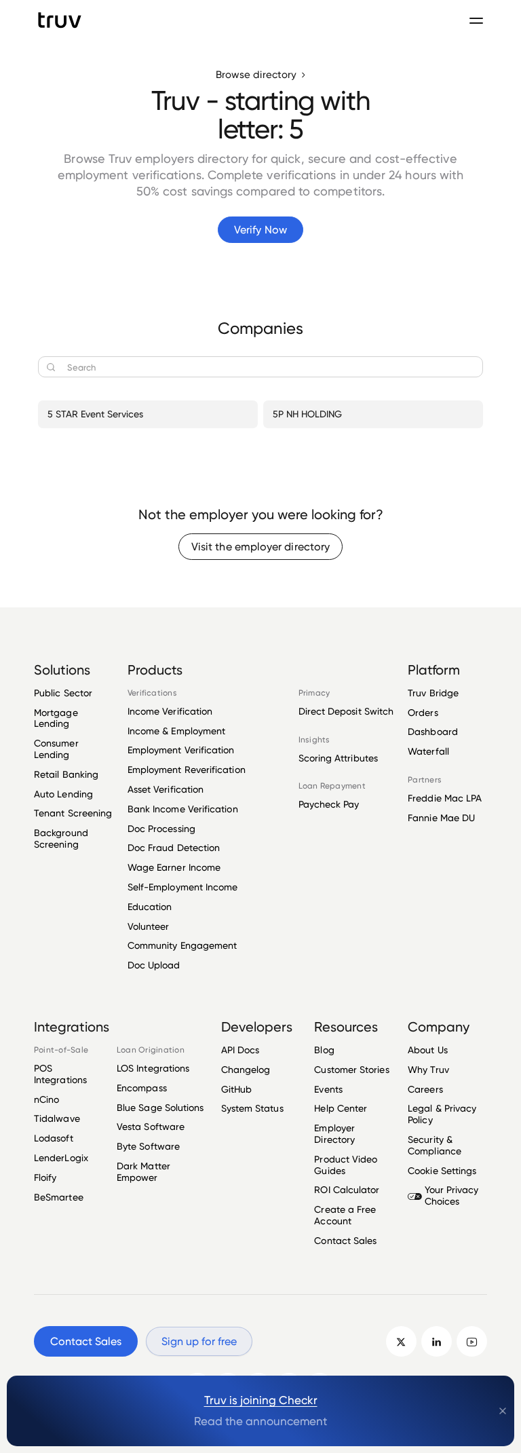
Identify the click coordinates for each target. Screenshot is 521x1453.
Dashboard (433, 731)
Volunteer (149, 926)
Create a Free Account (345, 1214)
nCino (46, 1099)
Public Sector (63, 692)
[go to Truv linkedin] (436, 1341)
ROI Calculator (346, 1189)
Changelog (246, 1069)
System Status (252, 1108)
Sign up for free (199, 1341)
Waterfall (428, 751)
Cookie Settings (442, 1170)
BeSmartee (58, 1197)
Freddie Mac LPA (445, 798)
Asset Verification (166, 789)
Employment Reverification (187, 769)
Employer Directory (334, 1133)
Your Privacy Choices (452, 1195)
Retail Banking (66, 774)
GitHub (236, 1089)
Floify (45, 1177)
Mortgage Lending (56, 718)
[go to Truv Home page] (59, 20)
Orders (423, 712)
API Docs (240, 1049)
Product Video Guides (345, 1164)
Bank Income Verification (183, 808)
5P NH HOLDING (307, 413)
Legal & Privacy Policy (442, 1113)
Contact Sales (345, 1240)
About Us (428, 1049)
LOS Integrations (153, 1068)
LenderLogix (61, 1157)
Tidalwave (57, 1118)
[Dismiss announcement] (502, 1411)
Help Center (340, 1108)
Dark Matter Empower (143, 1171)
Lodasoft (53, 1138)
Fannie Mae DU (441, 817)
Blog (324, 1049)
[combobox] (260, 366)
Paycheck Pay (329, 804)
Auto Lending (63, 793)
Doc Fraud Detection (174, 847)
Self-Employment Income (183, 886)
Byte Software (148, 1146)
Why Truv (428, 1069)
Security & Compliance (434, 1144)
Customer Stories (351, 1069)
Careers (425, 1089)
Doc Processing (161, 828)
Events (328, 1089)
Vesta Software (151, 1126)
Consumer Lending (56, 748)
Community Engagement (182, 945)
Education (150, 906)
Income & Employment (176, 730)
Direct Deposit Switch (346, 711)
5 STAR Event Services (95, 413)
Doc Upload (154, 964)
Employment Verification (181, 749)
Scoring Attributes (338, 758)
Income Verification (170, 711)
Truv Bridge (433, 692)
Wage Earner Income (174, 867)
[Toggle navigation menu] (476, 20)
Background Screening (61, 838)
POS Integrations (60, 1074)
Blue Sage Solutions (160, 1107)
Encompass (142, 1087)
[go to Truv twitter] (401, 1341)
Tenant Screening (73, 812)
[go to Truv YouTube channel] (472, 1341)
